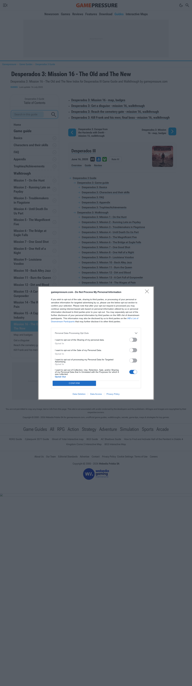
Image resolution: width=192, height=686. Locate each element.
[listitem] (96, 333)
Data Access (96, 394)
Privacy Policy (113, 394)
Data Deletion (79, 394)
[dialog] (96, 343)
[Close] (148, 292)
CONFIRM (74, 383)
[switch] (133, 340)
